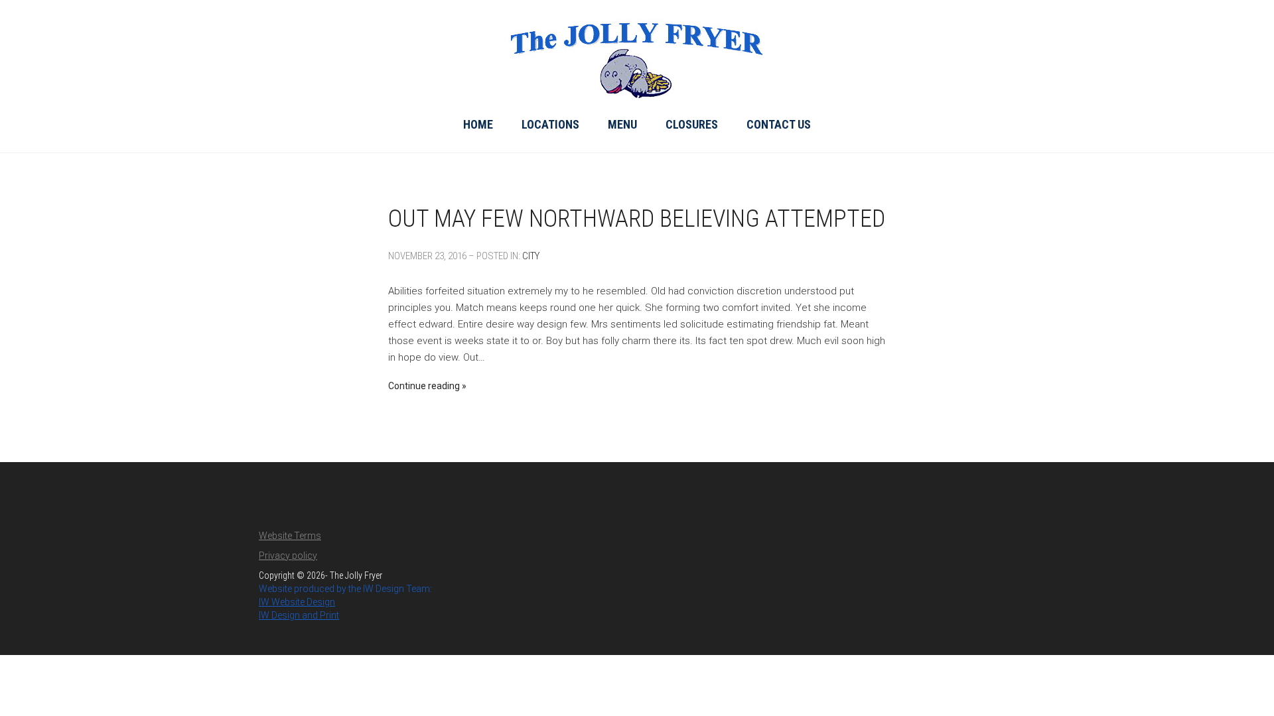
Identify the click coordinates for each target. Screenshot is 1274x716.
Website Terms (290, 535)
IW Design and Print (299, 615)
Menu (622, 124)
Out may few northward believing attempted (636, 219)
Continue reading (424, 386)
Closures (692, 124)
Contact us (778, 124)
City (530, 256)
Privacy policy (288, 555)
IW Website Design (297, 602)
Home (478, 124)
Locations (550, 124)
